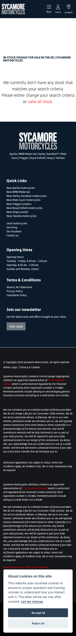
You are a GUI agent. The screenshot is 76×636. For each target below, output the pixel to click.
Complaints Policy (17, 295)
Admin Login (10, 367)
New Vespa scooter (17, 212)
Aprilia (13, 154)
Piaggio (24, 158)
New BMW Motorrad (18, 192)
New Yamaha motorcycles (22, 216)
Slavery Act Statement (19, 287)
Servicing (12, 227)
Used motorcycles (17, 223)
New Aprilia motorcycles (21, 188)
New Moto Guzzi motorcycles (23, 200)
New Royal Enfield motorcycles (24, 208)
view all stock (40, 101)
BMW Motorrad (27, 154)
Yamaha (60, 158)
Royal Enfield (37, 158)
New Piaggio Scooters (19, 204)
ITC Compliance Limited (35, 488)
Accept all (38, 612)
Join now (16, 326)
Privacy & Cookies (30, 367)
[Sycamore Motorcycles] (13, 9)
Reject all (38, 623)
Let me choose (32, 601)
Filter (62, 25)
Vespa (50, 158)
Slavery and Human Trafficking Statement (26, 567)
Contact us (12, 235)
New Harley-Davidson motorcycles (27, 196)
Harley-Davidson (48, 154)
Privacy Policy (15, 291)
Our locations (14, 231)
